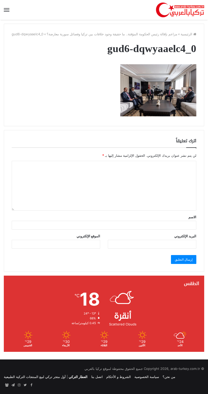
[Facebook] (31, 385)
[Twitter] (25, 385)
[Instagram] (19, 385)
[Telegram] (13, 385)
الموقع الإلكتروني (88, 236)
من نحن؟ (169, 377)
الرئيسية (187, 34)
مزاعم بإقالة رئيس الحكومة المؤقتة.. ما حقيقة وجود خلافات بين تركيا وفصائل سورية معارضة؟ (112, 34)
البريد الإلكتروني (185, 236)
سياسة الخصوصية (146, 377)
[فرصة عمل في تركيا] (7, 385)
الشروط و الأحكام (118, 377)
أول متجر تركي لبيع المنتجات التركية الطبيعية (35, 377)
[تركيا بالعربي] (180, 10)
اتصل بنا (97, 377)
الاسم (192, 217)
